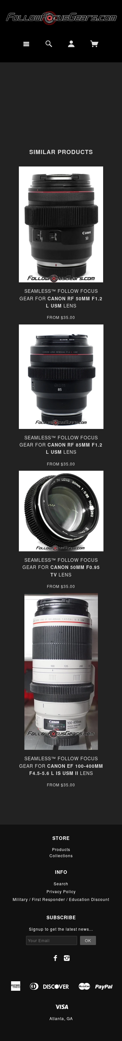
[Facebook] (55, 958)
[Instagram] (66, 958)
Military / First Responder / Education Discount (61, 899)
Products (61, 849)
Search (61, 883)
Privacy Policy (61, 891)
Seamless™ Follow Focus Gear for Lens (61, 298)
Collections (61, 855)
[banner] (61, 17)
